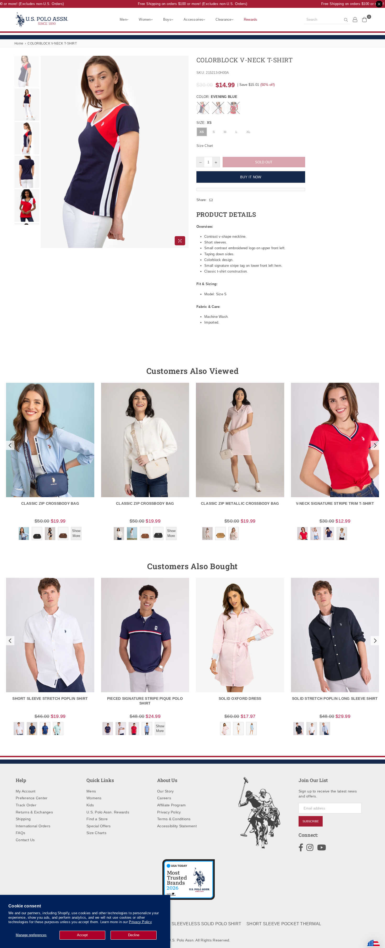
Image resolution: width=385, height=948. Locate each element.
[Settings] (355, 19)
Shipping (23, 819)
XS (202, 132)
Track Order (26, 805)
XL (248, 132)
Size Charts (96, 833)
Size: (204, 123)
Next (184, 152)
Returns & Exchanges (34, 812)
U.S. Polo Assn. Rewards (107, 812)
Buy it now (250, 177)
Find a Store (97, 819)
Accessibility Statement (177, 826)
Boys (167, 19)
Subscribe (310, 821)
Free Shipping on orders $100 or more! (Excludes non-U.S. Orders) (184, 4)
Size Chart (204, 146)
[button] (9, 445)
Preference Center (31, 798)
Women (145, 19)
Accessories (193, 19)
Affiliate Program (171, 805)
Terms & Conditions (174, 819)
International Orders (33, 826)
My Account (26, 791)
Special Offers (98, 826)
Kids (90, 805)
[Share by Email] (211, 200)
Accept (82, 935)
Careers (164, 798)
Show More (76, 533)
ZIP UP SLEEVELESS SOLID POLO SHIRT (198, 924)
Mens (91, 791)
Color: (216, 97)
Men (123, 19)
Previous (45, 152)
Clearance (223, 19)
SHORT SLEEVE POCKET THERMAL (283, 924)
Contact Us (25, 840)
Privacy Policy (140, 922)
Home (18, 43)
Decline (133, 935)
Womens (94, 798)
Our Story (165, 791)
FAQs (20, 833)
